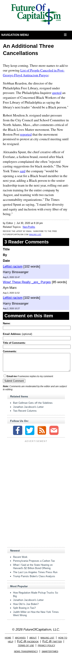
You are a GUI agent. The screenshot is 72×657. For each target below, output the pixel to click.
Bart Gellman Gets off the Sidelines (33, 402)
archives (20, 637)
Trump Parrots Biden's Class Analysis (34, 576)
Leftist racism (12, 266)
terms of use (26, 645)
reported (26, 134)
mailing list (35, 234)
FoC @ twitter (52, 641)
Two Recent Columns (25, 410)
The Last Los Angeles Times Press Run (35, 572)
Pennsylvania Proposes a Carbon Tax (34, 560)
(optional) (17, 334)
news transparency (26, 651)
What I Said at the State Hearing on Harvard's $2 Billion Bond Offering (33, 566)
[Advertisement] (36, 467)
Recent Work (20, 557)
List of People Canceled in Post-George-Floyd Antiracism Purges (34, 72)
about (33, 637)
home (8, 637)
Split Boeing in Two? (24, 607)
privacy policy (46, 645)
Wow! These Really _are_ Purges (27, 282)
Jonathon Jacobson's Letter (28, 406)
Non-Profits (29, 226)
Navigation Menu (15, 34)
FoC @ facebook (28, 641)
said (22, 171)
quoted (56, 92)
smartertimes (50, 651)
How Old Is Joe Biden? (26, 604)
